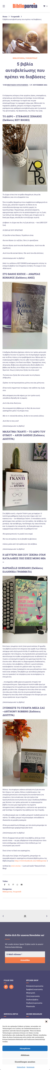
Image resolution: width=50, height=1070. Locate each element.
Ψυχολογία (30, 1006)
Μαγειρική (30, 993)
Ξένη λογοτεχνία (33, 996)
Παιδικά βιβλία (32, 999)
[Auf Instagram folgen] (11, 987)
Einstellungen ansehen (25, 1062)
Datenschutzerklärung (13, 947)
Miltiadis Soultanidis (17, 85)
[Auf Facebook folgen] (6, 987)
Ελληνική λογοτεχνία (34, 986)
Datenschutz (21, 1067)
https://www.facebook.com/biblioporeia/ (31, 861)
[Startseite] (25, 6)
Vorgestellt (15, 16)
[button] (46, 1021)
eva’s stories (16, 866)
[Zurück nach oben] (25, 916)
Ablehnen (25, 1055)
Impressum (30, 1067)
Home (5, 16)
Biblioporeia (19, 58)
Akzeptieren (25, 1048)
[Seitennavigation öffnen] (7, 6)
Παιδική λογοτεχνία (34, 1003)
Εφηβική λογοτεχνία (34, 989)
